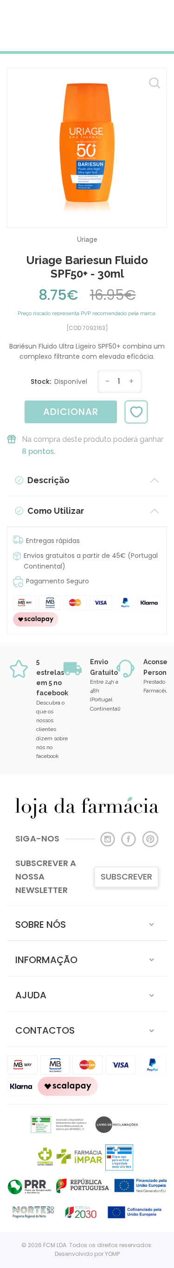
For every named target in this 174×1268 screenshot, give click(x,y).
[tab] (87, 923)
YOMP (112, 1254)
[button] (87, 923)
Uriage (87, 239)
